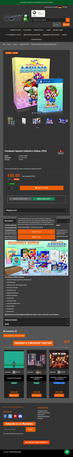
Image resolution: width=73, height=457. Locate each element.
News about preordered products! (13, 407)
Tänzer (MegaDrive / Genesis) (36, 378)
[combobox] (50, 20)
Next (68, 341)
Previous (65, 341)
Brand (6, 156)
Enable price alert (43, 199)
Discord (20, 416)
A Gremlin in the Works (14, 378)
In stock (7, 159)
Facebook (5, 416)
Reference (8, 158)
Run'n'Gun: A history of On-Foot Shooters (59, 378)
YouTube (15, 416)
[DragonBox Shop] (16, 18)
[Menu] (44, 11)
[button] (64, 7)
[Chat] (67, 452)
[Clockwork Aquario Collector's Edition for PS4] (11, 121)
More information (24, 227)
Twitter (10, 416)
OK (31, 429)
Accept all (36, 232)
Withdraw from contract (36, 442)
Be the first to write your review (14, 335)
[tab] (36, 210)
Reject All (36, 237)
